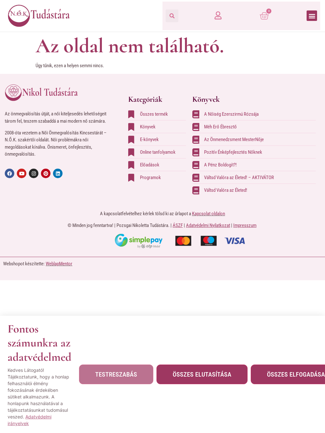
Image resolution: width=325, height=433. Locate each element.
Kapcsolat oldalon (208, 214)
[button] (172, 16)
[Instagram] (33, 173)
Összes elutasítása (202, 374)
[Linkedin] (58, 173)
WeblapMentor (59, 264)
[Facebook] (9, 173)
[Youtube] (21, 173)
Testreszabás (116, 374)
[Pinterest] (45, 173)
